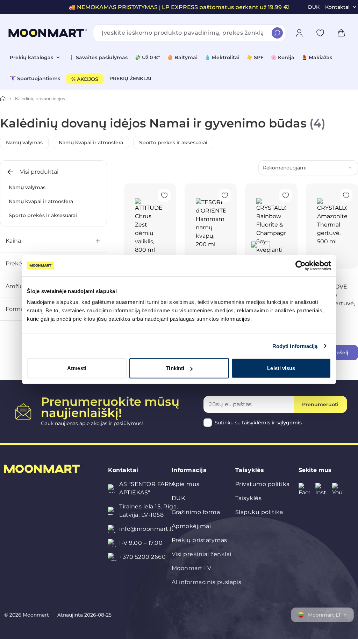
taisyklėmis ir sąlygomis (272, 422)
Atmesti (76, 368)
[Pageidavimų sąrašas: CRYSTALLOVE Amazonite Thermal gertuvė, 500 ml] (346, 195)
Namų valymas (24, 142)
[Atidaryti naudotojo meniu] (299, 33)
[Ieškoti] (277, 33)
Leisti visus (281, 368)
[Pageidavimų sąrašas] (320, 33)
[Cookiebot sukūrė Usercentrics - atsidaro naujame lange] (300, 265)
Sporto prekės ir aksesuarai (173, 142)
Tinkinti (175, 368)
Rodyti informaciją (295, 346)
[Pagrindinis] (3, 99)
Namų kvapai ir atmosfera (91, 142)
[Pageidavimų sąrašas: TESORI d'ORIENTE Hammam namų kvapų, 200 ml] (225, 195)
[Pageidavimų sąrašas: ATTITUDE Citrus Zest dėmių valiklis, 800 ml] (164, 195)
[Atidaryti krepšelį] (341, 33)
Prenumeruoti (320, 404)
